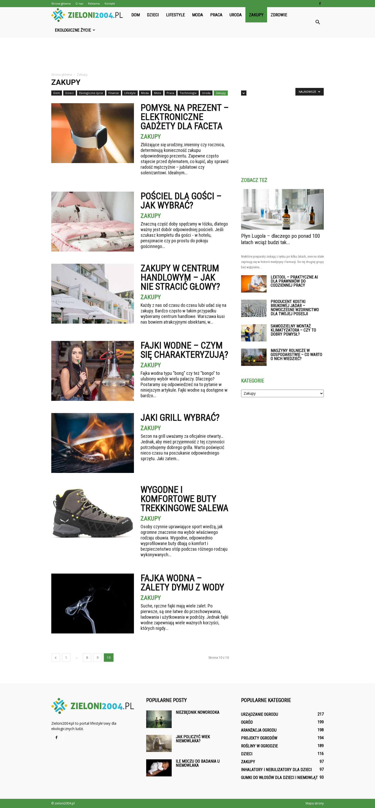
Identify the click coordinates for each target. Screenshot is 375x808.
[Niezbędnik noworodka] (159, 719)
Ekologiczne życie (73, 30)
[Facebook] (320, 3)
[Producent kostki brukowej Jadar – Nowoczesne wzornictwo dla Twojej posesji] (254, 308)
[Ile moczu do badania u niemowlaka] (159, 767)
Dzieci (153, 14)
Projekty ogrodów (259, 738)
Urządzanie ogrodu (259, 714)
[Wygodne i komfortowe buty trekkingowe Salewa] (92, 515)
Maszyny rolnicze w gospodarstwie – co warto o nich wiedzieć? (296, 354)
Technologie (188, 93)
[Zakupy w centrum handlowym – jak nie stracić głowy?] (92, 294)
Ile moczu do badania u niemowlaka (198, 763)
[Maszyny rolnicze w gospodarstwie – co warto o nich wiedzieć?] (254, 357)
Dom (135, 14)
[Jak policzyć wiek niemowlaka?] (159, 743)
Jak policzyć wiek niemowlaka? (193, 738)
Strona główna (61, 3)
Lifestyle (175, 14)
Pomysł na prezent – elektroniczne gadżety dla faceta (185, 116)
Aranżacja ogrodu (259, 730)
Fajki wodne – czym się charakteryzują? (184, 350)
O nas (79, 3)
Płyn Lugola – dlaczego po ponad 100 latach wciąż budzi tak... (280, 239)
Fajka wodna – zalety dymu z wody (182, 583)
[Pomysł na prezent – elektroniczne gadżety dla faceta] (92, 133)
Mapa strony (315, 803)
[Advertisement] (187, 55)
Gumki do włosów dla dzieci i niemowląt (279, 777)
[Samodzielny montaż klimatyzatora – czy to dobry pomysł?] (254, 333)
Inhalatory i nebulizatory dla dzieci (276, 769)
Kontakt (110, 3)
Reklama (94, 3)
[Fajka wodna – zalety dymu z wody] (92, 603)
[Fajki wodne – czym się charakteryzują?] (92, 371)
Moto (157, 93)
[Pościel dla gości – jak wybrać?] (92, 221)
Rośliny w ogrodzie (259, 746)
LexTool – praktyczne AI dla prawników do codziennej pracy (294, 281)
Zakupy (256, 14)
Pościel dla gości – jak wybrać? (181, 201)
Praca (216, 14)
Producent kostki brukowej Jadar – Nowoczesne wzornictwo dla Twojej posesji (295, 307)
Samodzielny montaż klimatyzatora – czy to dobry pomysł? (293, 330)
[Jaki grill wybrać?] (92, 443)
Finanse (113, 93)
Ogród (247, 722)
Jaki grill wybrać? (180, 417)
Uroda (236, 14)
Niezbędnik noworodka (197, 712)
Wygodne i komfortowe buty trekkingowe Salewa (184, 498)
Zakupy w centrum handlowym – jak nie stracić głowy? (180, 277)
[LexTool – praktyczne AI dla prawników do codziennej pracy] (254, 284)
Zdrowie (279, 14)
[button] (317, 22)
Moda (197, 14)
